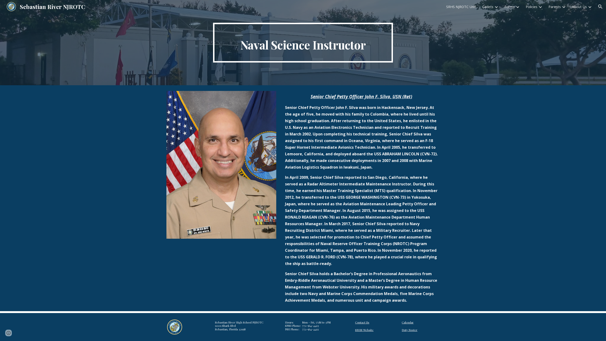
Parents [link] (554, 6)
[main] (303, 43)
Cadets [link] (487, 6)
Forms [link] (509, 6)
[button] (600, 6)
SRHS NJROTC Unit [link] (461, 6)
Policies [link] (531, 6)
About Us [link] (579, 6)
